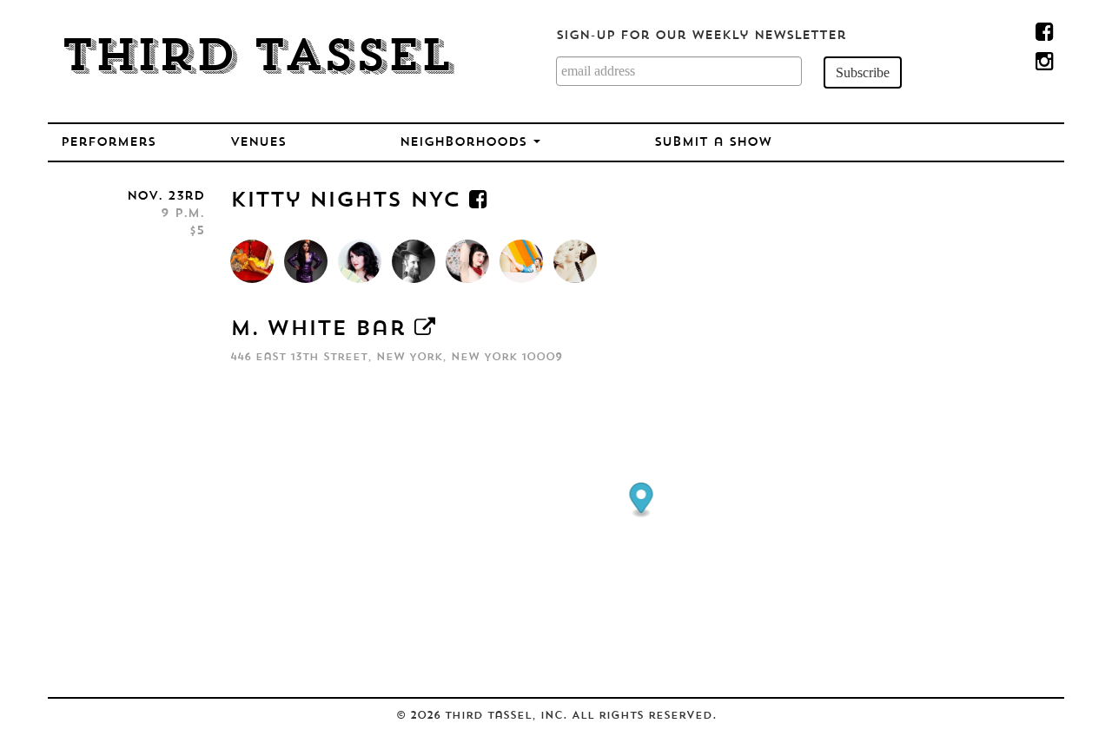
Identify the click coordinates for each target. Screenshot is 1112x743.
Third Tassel (257, 59)
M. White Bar (318, 329)
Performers (108, 142)
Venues (258, 142)
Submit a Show (712, 142)
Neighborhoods (466, 142)
